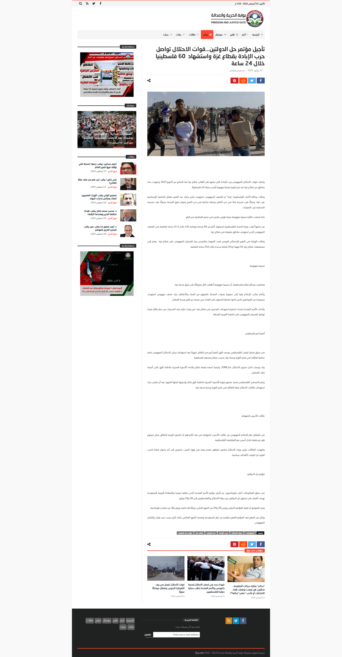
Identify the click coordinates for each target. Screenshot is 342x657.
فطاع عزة (199, 533)
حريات (123, 626)
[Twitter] (93, 3)
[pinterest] (234, 80)
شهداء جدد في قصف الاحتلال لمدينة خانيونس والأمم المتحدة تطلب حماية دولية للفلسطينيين (206, 588)
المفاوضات (250, 533)
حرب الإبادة (223, 533)
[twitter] (252, 80)
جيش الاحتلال (237, 533)
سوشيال (107, 620)
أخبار (122, 620)
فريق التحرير (128, 143)
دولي (98, 620)
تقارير (115, 620)
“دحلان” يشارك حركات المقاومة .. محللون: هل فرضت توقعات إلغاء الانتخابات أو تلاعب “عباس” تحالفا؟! (247, 589)
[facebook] (261, 80)
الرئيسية (130, 620)
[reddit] (243, 80)
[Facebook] (100, 3)
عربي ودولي (236, 70)
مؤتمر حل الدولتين (185, 533)
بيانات (131, 626)
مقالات (89, 620)
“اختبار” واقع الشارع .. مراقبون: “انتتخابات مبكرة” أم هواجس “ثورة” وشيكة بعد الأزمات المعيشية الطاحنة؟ (107, 134)
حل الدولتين (211, 533)
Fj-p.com (199, 652)
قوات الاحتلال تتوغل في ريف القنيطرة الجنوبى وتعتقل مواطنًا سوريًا (168, 588)
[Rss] (87, 3)
